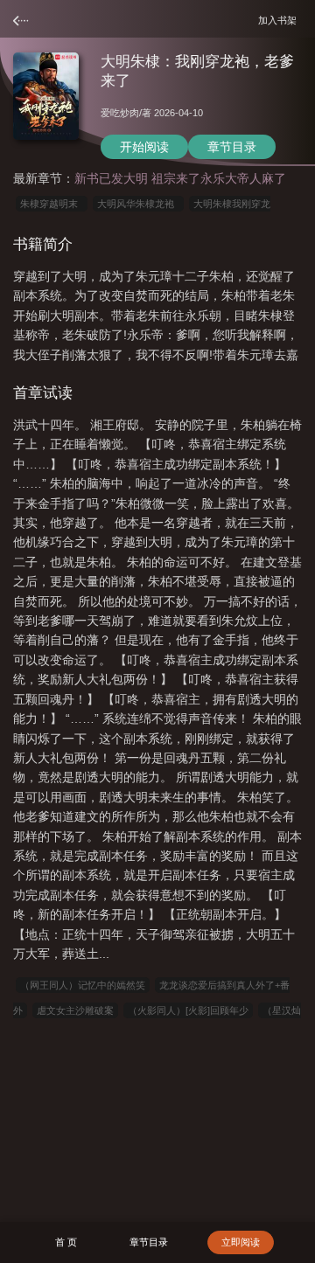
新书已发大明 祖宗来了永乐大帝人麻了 (180, 178)
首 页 (66, 1242)
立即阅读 (240, 1242)
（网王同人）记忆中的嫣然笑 (82, 985)
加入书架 (280, 19)
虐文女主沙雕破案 (75, 1010)
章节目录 (231, 147)
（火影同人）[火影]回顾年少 (188, 1010)
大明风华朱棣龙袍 (138, 203)
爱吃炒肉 (120, 113)
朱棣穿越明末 (51, 203)
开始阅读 (144, 147)
